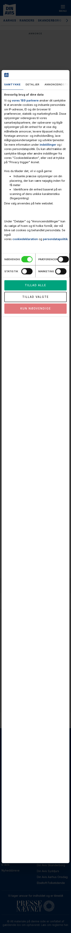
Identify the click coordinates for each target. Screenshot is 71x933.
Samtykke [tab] (12, 84)
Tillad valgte (35, 296)
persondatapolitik (55, 239)
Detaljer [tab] (32, 84)
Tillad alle (35, 285)
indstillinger (48, 144)
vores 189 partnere (25, 100)
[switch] (63, 259)
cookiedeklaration (25, 239)
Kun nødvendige (35, 308)
